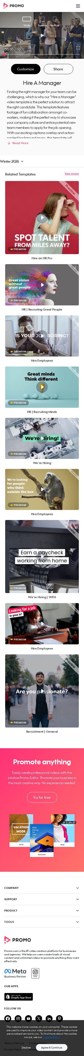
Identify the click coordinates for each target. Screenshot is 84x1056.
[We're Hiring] (42, 438)
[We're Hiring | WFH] (42, 556)
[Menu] (78, 6)
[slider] (4, 54)
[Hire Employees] (42, 335)
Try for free (42, 797)
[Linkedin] (49, 1019)
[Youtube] (28, 1019)
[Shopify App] (42, 997)
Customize (25, 69)
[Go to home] (15, 6)
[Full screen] (78, 48)
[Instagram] (35, 973)
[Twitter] (38, 1019)
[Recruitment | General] (42, 691)
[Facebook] (15, 973)
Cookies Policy (51, 1037)
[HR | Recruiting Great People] (42, 284)
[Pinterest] (59, 1019)
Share (58, 69)
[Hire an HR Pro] (42, 217)
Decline (26, 1047)
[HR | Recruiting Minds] (42, 387)
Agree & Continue (51, 1047)
